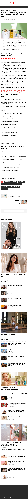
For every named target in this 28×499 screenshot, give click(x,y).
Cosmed (14, 181)
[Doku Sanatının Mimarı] (4, 294)
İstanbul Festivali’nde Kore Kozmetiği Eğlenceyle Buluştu (16, 344)
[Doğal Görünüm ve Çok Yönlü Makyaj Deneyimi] (4, 464)
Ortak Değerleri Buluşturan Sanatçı (15, 356)
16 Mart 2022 (4, 19)
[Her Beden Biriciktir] (14, 331)
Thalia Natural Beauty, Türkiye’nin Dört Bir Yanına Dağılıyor (13, 388)
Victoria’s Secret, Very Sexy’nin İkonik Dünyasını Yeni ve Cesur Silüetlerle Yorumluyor (16, 364)
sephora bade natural (16, 184)
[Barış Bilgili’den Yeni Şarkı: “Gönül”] (4, 399)
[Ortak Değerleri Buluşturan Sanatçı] (4, 359)
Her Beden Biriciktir (8, 334)
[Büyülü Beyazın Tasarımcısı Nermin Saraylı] (14, 272)
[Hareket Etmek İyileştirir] (4, 478)
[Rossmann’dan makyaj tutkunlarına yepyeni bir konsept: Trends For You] (4, 412)
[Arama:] (14, 211)
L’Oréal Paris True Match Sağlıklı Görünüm (15, 417)
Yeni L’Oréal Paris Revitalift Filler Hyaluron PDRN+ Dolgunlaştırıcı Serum (16, 455)
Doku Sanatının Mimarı (12, 292)
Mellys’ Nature (5, 184)
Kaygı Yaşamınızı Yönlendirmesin (15, 285)
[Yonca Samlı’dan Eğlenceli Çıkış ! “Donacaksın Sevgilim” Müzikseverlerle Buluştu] (14, 440)
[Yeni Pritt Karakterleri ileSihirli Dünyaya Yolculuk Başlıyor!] (4, 406)
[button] (26, 7)
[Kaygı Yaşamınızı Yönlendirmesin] (4, 288)
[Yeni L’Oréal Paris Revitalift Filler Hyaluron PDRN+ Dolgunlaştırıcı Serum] (4, 457)
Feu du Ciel (21, 181)
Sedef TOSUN (12, 19)
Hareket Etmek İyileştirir (13, 476)
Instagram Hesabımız (8, 58)
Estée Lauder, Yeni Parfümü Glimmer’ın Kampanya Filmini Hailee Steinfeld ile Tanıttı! (16, 469)
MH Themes (12, 497)
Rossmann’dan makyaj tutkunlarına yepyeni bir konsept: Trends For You (15, 411)
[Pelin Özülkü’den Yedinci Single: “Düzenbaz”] (4, 352)
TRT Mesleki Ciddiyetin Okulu (14, 298)
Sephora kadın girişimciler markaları (10, 186)
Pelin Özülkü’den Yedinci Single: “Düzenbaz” (14, 350)
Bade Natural (8, 181)
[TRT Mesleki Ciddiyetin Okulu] (4, 301)
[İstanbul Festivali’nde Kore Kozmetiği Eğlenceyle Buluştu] (4, 346)
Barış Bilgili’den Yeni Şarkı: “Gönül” (15, 397)
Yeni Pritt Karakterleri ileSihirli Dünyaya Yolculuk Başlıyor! (16, 404)
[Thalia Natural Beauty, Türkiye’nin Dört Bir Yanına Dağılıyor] (14, 385)
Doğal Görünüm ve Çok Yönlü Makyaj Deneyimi (15, 462)
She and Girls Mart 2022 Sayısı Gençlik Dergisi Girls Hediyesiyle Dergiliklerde (13, 91)
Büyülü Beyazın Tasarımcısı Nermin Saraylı (13, 275)
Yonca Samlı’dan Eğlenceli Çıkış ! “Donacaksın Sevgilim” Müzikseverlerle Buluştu (12, 444)
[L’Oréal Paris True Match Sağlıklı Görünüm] (4, 419)
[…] (6, 281)
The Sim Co (4, 189)
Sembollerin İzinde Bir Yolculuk (14, 305)
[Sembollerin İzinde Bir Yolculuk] (4, 307)
